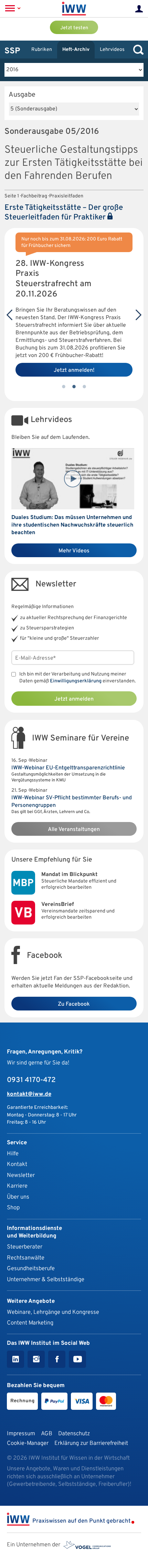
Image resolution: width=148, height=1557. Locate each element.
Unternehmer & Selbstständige (45, 1279)
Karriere (17, 1186)
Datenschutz (74, 1433)
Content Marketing (30, 1323)
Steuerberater (24, 1247)
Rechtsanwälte (25, 1258)
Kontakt (17, 1164)
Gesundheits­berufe (31, 1268)
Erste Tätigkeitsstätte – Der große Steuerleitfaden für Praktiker (63, 213)
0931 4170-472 (31, 1080)
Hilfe (13, 1153)
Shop (13, 1207)
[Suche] (137, 50)
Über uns (18, 1197)
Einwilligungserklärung (76, 681)
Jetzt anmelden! (74, 370)
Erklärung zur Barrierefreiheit (91, 1443)
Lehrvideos (112, 49)
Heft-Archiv (75, 49)
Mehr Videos (74, 551)
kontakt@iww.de (29, 1094)
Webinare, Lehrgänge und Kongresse (53, 1312)
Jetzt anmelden (74, 699)
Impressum (21, 1433)
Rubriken (41, 49)
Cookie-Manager (28, 1443)
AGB (46, 1433)
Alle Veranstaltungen (74, 829)
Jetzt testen (74, 28)
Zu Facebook (74, 1004)
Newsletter (21, 1175)
